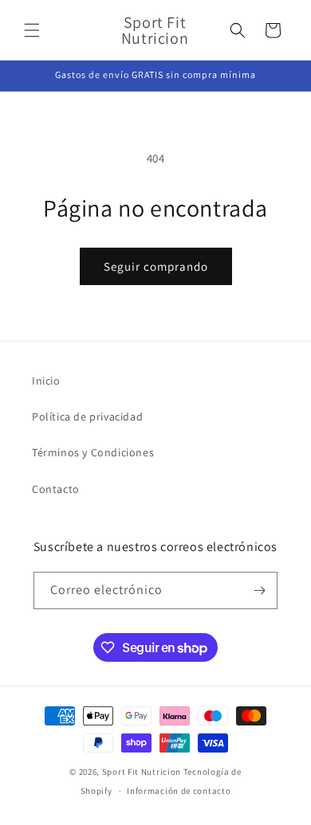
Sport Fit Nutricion (141, 771)
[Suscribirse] (259, 590)
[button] (31, 30)
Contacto (56, 489)
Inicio (46, 380)
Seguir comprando (156, 266)
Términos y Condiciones (93, 452)
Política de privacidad (87, 416)
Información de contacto (178, 790)
